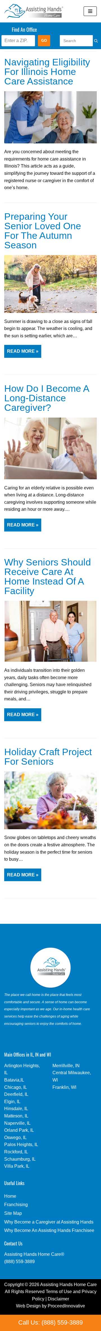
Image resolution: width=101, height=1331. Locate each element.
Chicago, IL (15, 1087)
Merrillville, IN (66, 1065)
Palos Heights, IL (21, 1144)
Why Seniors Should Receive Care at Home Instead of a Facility (47, 576)
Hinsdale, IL (16, 1108)
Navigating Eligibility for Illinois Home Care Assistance (47, 71)
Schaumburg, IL (20, 1159)
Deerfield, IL (16, 1094)
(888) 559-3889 (19, 1261)
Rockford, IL (16, 1151)
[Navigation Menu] (90, 11)
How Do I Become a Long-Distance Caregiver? (46, 398)
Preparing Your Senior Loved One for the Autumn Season (42, 230)
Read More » (21, 353)
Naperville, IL (17, 1123)
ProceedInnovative (66, 1305)
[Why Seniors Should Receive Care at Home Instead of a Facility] (50, 660)
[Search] (90, 40)
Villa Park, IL (16, 1166)
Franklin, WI (64, 1087)
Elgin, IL (12, 1101)
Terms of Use (59, 1291)
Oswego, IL (15, 1137)
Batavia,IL (14, 1080)
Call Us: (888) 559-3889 (50, 1322)
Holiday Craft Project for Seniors (48, 757)
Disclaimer (58, 1298)
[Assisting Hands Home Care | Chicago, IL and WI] (33, 11)
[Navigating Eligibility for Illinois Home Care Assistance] (50, 141)
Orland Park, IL (19, 1130)
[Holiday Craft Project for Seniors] (50, 827)
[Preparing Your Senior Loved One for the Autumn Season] (50, 311)
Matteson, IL (16, 1116)
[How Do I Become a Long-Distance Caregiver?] (50, 477)
